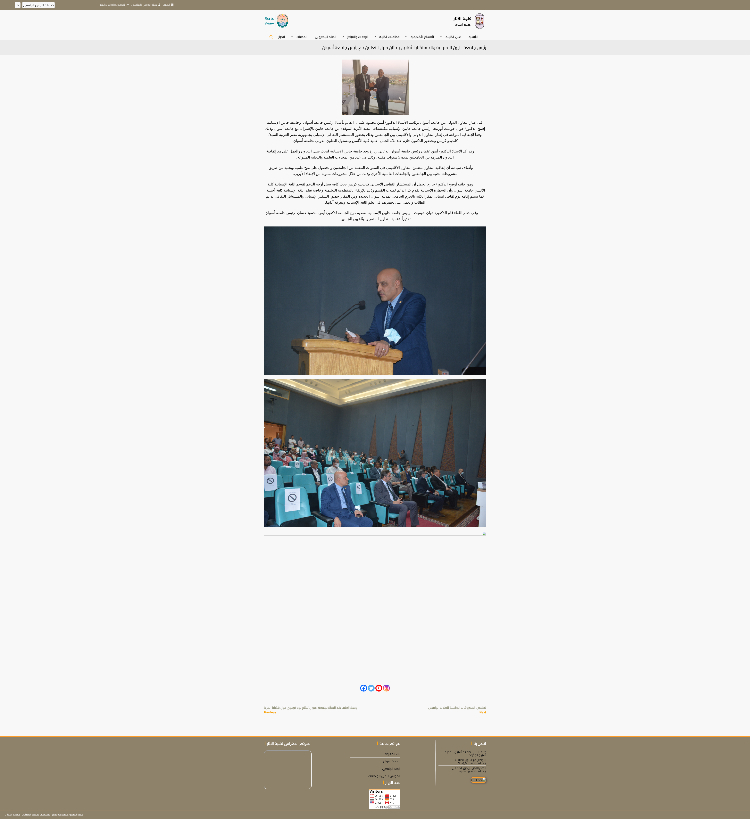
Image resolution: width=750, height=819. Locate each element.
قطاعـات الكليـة (389, 37)
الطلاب (166, 5)
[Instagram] (386, 688)
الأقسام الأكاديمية (423, 37)
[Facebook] (363, 688)
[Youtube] (378, 688)
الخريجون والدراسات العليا (112, 5)
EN (18, 5)
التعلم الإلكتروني (325, 37)
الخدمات (301, 37)
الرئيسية (473, 37)
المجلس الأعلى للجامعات (384, 776)
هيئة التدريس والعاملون (144, 5)
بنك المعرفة (392, 754)
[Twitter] (371, 688)
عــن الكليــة (453, 37)
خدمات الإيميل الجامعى (38, 5)
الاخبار (282, 37)
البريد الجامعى (391, 769)
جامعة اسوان (391, 761)
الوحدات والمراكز (357, 37)
